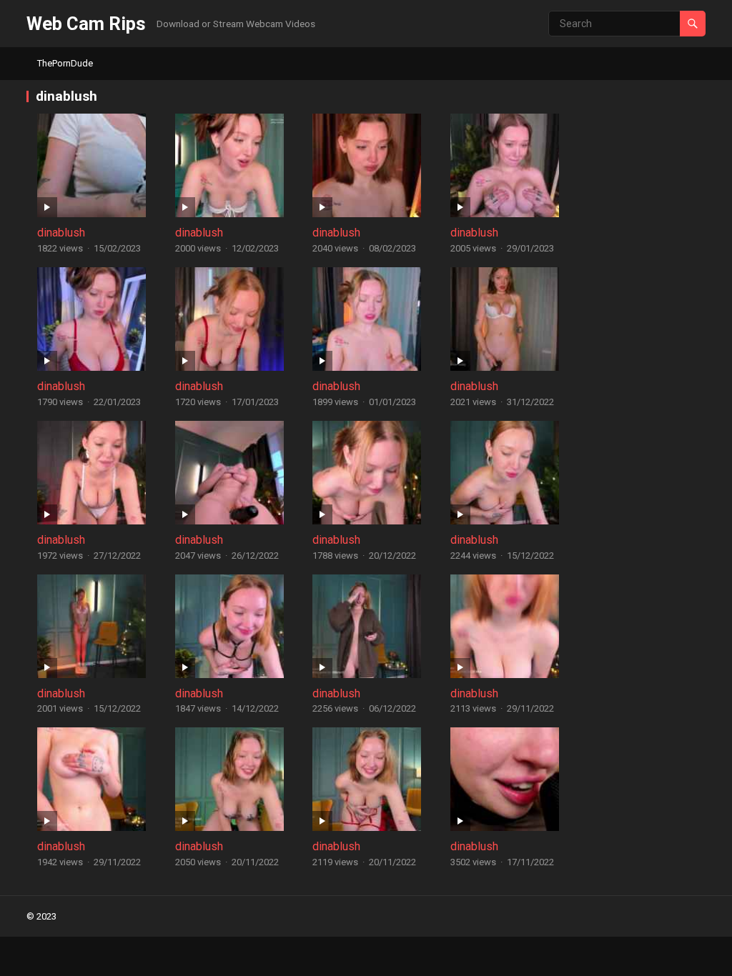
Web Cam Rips (86, 23)
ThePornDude (65, 63)
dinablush (61, 232)
